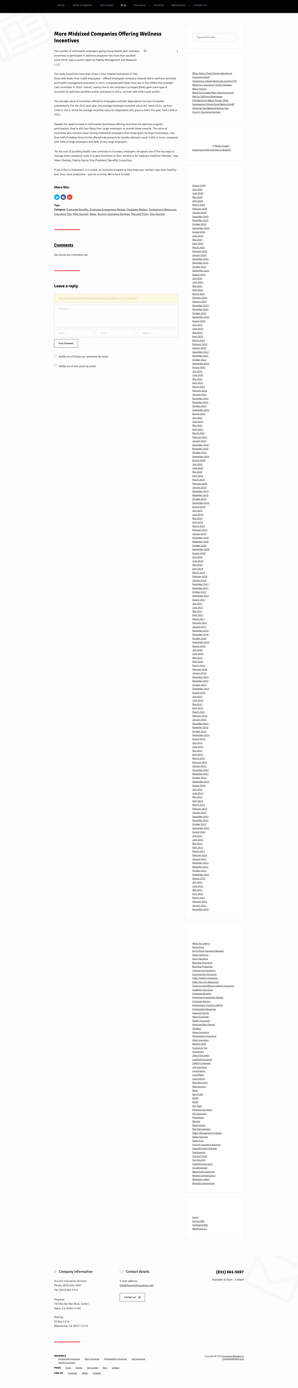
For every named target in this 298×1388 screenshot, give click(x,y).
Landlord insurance (202, 1059)
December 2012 (200, 816)
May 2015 (197, 704)
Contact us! (130, 1297)
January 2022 (199, 394)
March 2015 (198, 712)
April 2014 (197, 754)
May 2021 (197, 425)
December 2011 (200, 862)
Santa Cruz (197, 1140)
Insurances (198, 1051)
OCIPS (195, 1098)
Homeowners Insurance (204, 1036)
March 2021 (198, 433)
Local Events (198, 1071)
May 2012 (197, 843)
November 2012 (200, 820)
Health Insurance (201, 1020)
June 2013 (197, 793)
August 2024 (199, 274)
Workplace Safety (201, 1179)
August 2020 (199, 460)
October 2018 (199, 545)
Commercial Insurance (203, 970)
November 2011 (200, 866)
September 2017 (200, 595)
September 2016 (200, 642)
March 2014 (198, 758)
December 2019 (200, 491)
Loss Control (198, 1078)
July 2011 (197, 882)
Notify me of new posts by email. (77, 366)
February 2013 (199, 808)
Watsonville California (203, 1171)
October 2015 (199, 684)
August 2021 (199, 413)
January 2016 (199, 673)
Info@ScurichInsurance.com (137, 1285)
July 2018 (197, 557)
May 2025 (197, 239)
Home (61, 5)
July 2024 (197, 278)
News (93, 214)
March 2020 (198, 479)
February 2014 (199, 762)
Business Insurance (202, 962)
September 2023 (200, 317)
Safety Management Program (207, 1133)
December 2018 (200, 537)
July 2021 (197, 417)
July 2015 (197, 696)
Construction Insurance (204, 974)
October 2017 (199, 592)
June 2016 (197, 653)
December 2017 (200, 584)
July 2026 (197, 189)
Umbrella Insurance (202, 1164)
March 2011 (198, 897)
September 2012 (200, 828)
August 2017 (199, 599)
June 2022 (197, 375)
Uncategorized (199, 1167)
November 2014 (200, 727)
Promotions (198, 1117)
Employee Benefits (77, 209)
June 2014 (197, 746)
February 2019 (199, 529)
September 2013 (200, 781)
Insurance (140, 5)
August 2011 (199, 878)
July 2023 (197, 324)
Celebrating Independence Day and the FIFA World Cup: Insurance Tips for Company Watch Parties (214, 85)
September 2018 (200, 549)
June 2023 (197, 328)
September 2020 (200, 456)
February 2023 (199, 344)
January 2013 (199, 812)
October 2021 (199, 406)
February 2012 (199, 855)
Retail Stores (198, 1125)
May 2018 (197, 564)
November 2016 (200, 634)
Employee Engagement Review (107, 209)
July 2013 (197, 789)
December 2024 (200, 259)
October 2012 (199, 824)
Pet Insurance (199, 1113)
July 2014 (197, 743)
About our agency (201, 943)
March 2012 (198, 851)
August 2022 (199, 367)
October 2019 (199, 499)
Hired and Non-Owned (203, 1024)
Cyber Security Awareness (205, 982)
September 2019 (200, 503)
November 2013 (200, 773)
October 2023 (199, 313)
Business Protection (202, 966)
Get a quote (106, 5)
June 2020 (197, 468)
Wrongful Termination (203, 1183)
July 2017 (197, 603)
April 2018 (197, 568)
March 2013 (198, 804)
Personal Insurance (202, 1109)
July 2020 (197, 464)
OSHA (195, 1102)
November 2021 (200, 402)
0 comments (104, 27)
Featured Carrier (200, 1013)
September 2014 (200, 735)
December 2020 (200, 444)
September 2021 (200, 410)
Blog (123, 5)
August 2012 (199, 831)
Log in (195, 1217)
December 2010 (200, 909)
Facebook (72, 1373)
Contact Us (200, 5)
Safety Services (200, 1136)
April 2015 (197, 708)
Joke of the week (200, 1055)
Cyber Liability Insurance (205, 978)
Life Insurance (199, 1067)
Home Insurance (200, 1032)
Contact (115, 1367)
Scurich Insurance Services (113, 214)
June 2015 (197, 700)
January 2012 (199, 859)
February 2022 (199, 390)
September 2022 (200, 363)
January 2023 (199, 348)
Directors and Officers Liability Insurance (213, 985)
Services (159, 5)
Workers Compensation (204, 1175)
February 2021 (199, 437)
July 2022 (197, 371)
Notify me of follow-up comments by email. (84, 356)
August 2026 (199, 185)
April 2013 (197, 801)
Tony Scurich (157, 214)
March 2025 (198, 247)
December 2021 (200, 398)
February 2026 (199, 208)
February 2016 (199, 669)
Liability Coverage (201, 1063)
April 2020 (197, 475)
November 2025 (200, 220)
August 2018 (199, 553)
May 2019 (197, 518)
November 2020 (200, 448)
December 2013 (200, 770)
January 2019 (199, 533)
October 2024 (199, 266)
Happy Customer (200, 1016)
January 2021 (199, 441)
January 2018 (199, 580)
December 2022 (200, 352)
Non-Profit (197, 1094)
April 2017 (197, 615)
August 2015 (199, 692)
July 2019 (197, 510)
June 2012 (197, 839)
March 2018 (198, 572)
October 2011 (199, 870)
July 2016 (197, 650)
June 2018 (197, 561)
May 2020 (197, 471)
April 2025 (197, 243)
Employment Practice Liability (207, 1005)
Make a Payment (82, 5)
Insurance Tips (62, 214)
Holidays (196, 1028)
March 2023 (198, 340)
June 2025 (197, 235)
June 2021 (197, 421)
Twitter (85, 1373)
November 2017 (200, 588)
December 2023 (200, 305)
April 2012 (197, 847)
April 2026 (197, 201)
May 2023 (197, 332)
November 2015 (200, 680)
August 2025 (199, 231)
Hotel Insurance (200, 1040)
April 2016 (197, 661)
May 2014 (197, 750)
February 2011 (199, 901)
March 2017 (198, 619)
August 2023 (199, 321)
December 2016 (200, 630)
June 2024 (197, 282)
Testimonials (198, 1152)
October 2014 (199, 731)
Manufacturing (200, 1082)
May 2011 (197, 890)
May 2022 (197, 379)
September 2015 (200, 688)
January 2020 (199, 487)
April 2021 (197, 429)
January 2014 (199, 766)
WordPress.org (199, 1228)
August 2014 (199, 739)
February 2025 (199, 251)
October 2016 (199, 638)
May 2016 (197, 657)
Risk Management (201, 1129)
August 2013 (199, 785)
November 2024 (200, 262)
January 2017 (199, 626)
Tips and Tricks (139, 214)
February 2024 (199, 297)
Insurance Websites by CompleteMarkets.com (233, 1357)
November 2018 (200, 541)
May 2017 (197, 611)
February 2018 (199, 576)
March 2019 (198, 526)
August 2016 (199, 646)
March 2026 (198, 204)
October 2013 (199, 777)
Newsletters (178, 5)
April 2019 (197, 522)
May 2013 (197, 797)
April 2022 (197, 382)
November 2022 (200, 355)
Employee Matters (136, 209)
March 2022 (198, 386)
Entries (198, 1221)
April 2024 (197, 290)
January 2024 (199, 301)
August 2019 (199, 506)
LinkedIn (97, 1373)
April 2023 (197, 336)
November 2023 (200, 309)
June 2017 (197, 607)
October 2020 (199, 452)
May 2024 (197, 286)
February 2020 (199, 483)
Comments (200, 1225)
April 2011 (197, 894)
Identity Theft (199, 1043)
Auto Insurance (200, 958)
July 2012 (197, 835)
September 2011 (200, 874)
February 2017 (199, 622)
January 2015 (199, 719)
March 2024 (198, 293)
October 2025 (199, 224)
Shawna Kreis (84, 27)
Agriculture (198, 947)
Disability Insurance (202, 989)
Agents (79, 1367)
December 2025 (200, 216)
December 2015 (200, 677)
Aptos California (200, 954)
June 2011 (197, 886)
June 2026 (197, 193)
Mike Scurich (80, 214)
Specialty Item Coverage (204, 1148)
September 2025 (200, 228)
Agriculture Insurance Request (208, 951)
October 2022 (199, 359)
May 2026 (197, 197)
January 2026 (199, 212)
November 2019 (200, 495)
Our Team (197, 1105)
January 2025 (199, 255)
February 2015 (199, 715)
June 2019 (197, 514)
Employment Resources (162, 209)
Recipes (196, 1121)
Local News (198, 1074)
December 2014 (200, 723)
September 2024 (200, 270)
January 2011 (199, 905)
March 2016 (198, 665)
